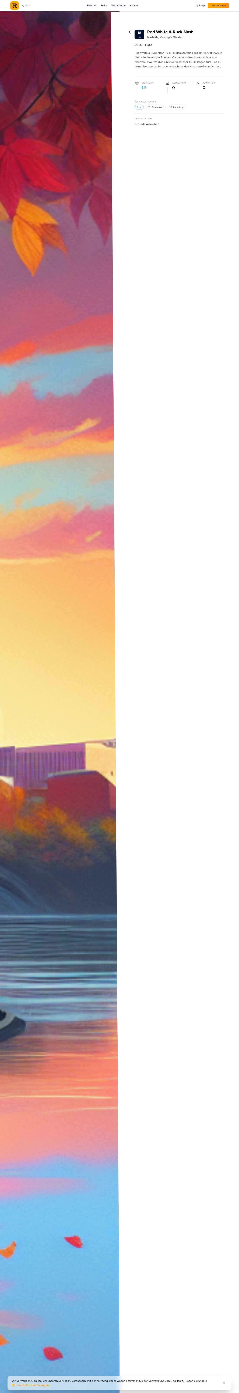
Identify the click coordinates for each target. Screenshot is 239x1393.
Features (92, 5)
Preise (104, 5)
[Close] (224, 1383)
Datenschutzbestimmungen (30, 1385)
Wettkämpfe (118, 5)
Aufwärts (178, 83)
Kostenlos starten (218, 5)
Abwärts (208, 83)
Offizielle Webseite (146, 124)
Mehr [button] (132, 5)
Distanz (146, 83)
